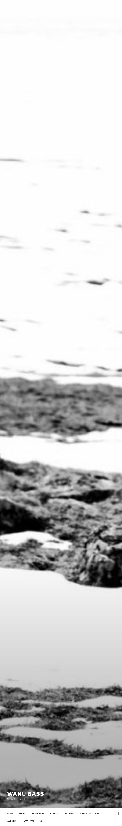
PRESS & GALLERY (90, 813)
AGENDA (11, 820)
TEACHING (68, 813)
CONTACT (29, 820)
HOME (10, 813)
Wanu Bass (25, 794)
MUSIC (22, 813)
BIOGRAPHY (38, 813)
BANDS (54, 813)
